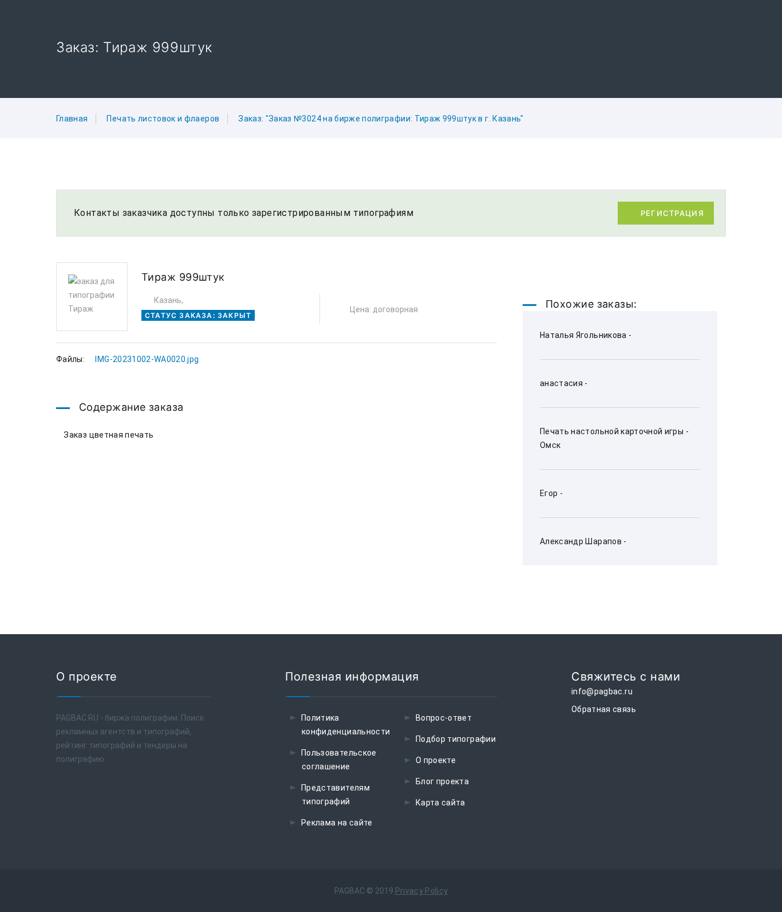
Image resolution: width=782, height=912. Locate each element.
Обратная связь (603, 709)
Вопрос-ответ (444, 717)
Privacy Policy (421, 890)
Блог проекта (442, 781)
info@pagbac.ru (602, 691)
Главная (72, 118)
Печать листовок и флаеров (162, 118)
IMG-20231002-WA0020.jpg (147, 359)
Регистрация (672, 213)
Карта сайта (440, 802)
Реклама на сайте (337, 822)
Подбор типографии (456, 739)
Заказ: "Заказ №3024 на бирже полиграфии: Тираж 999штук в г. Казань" (380, 118)
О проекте (436, 760)
